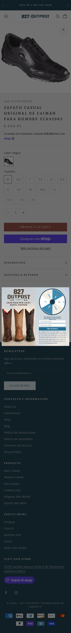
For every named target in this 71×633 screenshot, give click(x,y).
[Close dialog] (67, 289)
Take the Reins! (52, 329)
